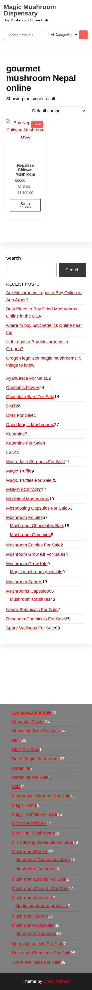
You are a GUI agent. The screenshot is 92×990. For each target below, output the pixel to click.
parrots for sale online (57, 674)
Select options (25, 205)
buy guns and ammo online (43, 695)
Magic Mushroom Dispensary (30, 10)
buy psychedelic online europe (36, 681)
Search (13, 258)
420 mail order (43, 667)
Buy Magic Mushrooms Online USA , (42, 653)
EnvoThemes (56, 981)
